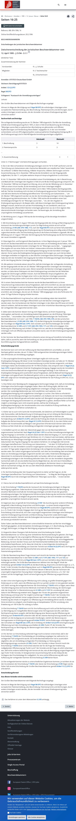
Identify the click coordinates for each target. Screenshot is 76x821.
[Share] (73, 16)
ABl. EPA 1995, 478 (47, 319)
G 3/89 (19, 326)
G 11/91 (28, 326)
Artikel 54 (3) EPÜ (54, 546)
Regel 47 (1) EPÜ (35, 421)
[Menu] (65, 5)
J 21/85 (14, 228)
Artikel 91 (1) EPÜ (23, 419)
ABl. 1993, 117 (53, 558)
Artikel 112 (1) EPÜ (63, 666)
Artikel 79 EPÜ (39, 620)
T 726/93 (36, 319)
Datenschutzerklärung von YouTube (38, 809)
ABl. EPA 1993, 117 (39, 326)
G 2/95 (39, 699)
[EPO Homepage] (12, 5)
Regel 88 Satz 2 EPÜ (23, 324)
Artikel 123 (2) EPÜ (23, 565)
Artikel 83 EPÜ (18, 615)
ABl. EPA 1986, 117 (24, 228)
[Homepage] (2, 16)
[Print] (68, 16)
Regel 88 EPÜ (44, 228)
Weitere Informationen (58, 809)
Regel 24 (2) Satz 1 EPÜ (36, 432)
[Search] (59, 5)
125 (51, 326)
